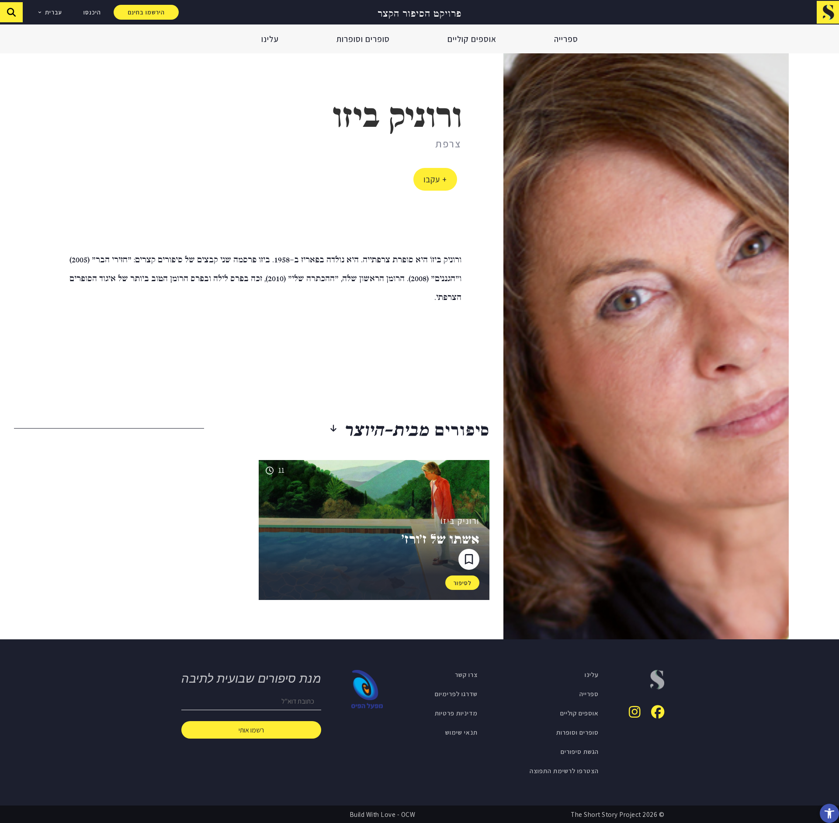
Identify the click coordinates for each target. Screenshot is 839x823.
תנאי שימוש (461, 732)
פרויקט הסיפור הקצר (419, 12)
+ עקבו (435, 179)
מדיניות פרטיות (456, 712)
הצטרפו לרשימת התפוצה (564, 770)
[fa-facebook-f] (657, 711)
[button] (829, 813)
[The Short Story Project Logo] (828, 12)
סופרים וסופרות (363, 39)
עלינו (270, 39)
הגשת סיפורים (580, 751)
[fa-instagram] (635, 711)
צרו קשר (466, 674)
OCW (408, 814)
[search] (11, 12)
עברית (53, 12)
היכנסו (92, 12)
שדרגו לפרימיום (456, 693)
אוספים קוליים (471, 39)
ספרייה (566, 39)
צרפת (448, 143)
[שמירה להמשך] (469, 559)
